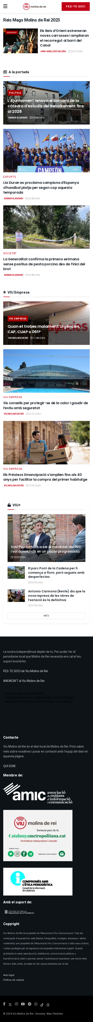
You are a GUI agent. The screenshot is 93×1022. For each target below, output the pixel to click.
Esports (9, 177)
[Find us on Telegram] (29, 1004)
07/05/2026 (36, 605)
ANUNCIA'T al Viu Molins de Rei (24, 681)
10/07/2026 (19, 557)
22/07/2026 (34, 413)
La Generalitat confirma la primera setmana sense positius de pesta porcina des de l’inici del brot (44, 264)
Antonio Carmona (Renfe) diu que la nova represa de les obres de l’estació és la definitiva (56, 595)
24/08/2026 (33, 275)
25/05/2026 (36, 582)
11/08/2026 (38, 338)
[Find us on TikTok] (41, 1004)
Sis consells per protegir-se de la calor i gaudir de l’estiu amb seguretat (45, 405)
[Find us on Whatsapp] (35, 1004)
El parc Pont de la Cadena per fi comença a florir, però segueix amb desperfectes (56, 572)
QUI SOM (9, 766)
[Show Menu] (5, 6)
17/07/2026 (34, 485)
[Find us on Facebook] (4, 1004)
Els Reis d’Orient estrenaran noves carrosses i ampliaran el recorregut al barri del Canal (64, 38)
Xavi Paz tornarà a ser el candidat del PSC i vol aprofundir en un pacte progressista (46, 549)
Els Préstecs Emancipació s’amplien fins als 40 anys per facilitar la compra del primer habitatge (45, 477)
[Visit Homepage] (34, 6)
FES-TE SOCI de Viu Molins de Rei (25, 671)
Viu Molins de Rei (18, 338)
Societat (11, 32)
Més (46, 616)
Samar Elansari (17, 117)
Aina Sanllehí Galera (53, 51)
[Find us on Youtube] (23, 1004)
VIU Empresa (18, 319)
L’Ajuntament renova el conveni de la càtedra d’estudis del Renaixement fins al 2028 (45, 106)
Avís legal (8, 975)
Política (15, 93)
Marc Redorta (54, 1014)
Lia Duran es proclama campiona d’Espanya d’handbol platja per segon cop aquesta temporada (41, 187)
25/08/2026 (38, 117)
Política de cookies (13, 980)
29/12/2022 (76, 51)
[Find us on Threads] (48, 1004)
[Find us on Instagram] (16, 1004)
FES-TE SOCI (75, 6)
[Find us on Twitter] (10, 1004)
